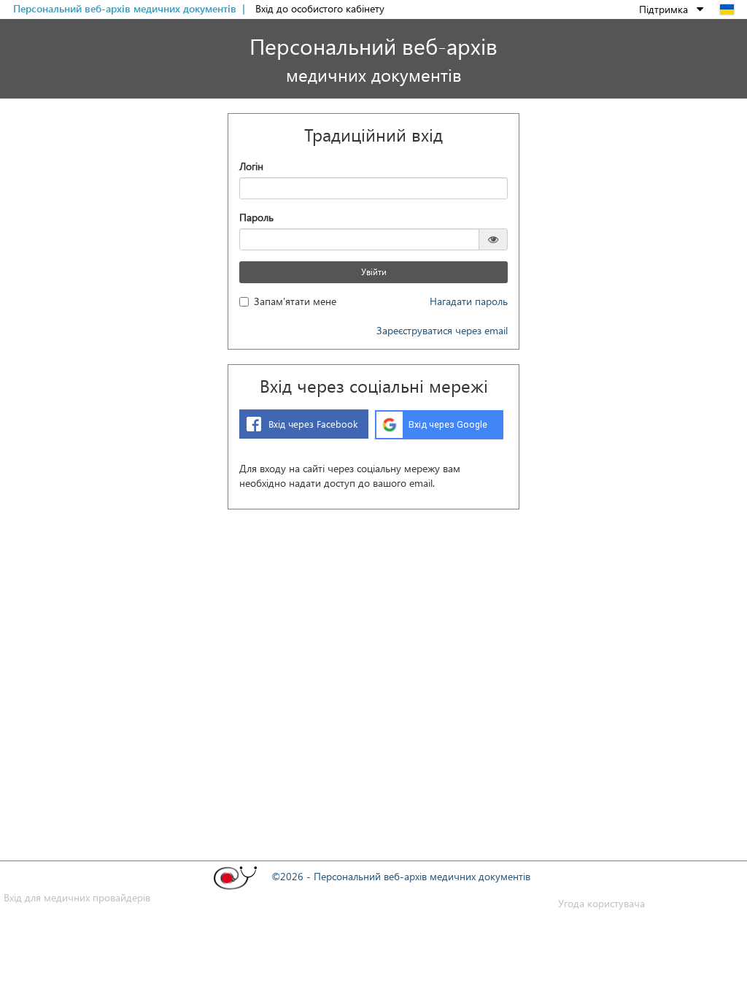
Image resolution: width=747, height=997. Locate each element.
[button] (672, 9)
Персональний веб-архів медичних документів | (130, 8)
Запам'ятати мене (295, 301)
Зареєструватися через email (442, 330)
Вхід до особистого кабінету (319, 8)
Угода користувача (601, 903)
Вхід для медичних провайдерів (77, 897)
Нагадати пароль (469, 301)
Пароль (256, 217)
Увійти (374, 271)
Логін (251, 166)
